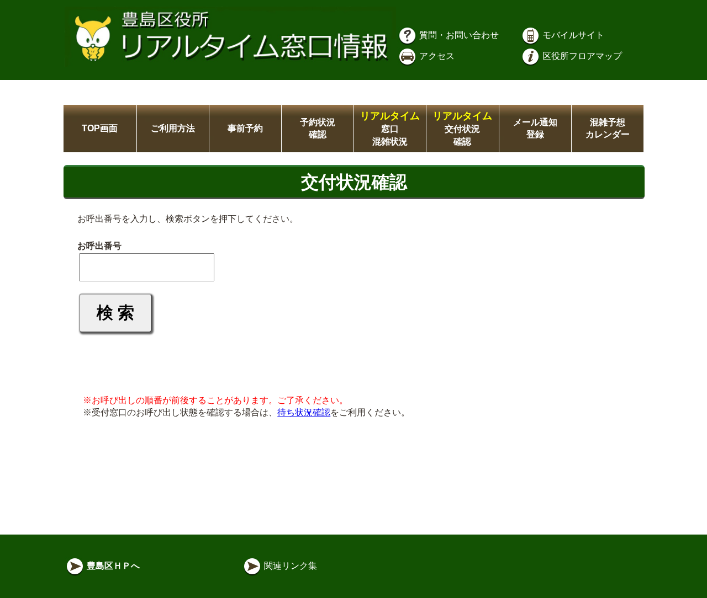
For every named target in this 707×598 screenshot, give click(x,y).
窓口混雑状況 (390, 128)
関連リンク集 (289, 565)
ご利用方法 (173, 128)
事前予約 (245, 128)
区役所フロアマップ (581, 56)
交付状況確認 (462, 128)
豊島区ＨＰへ (112, 565)
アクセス (436, 56)
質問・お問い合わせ (458, 35)
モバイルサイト (572, 35)
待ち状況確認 (303, 412)
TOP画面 (100, 128)
